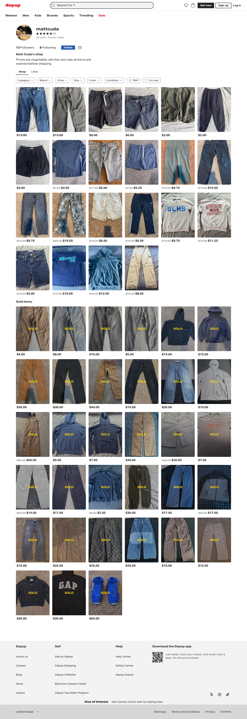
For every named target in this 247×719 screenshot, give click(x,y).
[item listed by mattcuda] (33, 109)
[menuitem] (11, 15)
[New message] (80, 48)
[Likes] (186, 5)
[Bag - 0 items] (193, 5)
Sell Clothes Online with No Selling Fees (137, 701)
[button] (46, 33)
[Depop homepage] (12, 5)
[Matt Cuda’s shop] (24, 33)
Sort (135, 80)
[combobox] (102, 5)
